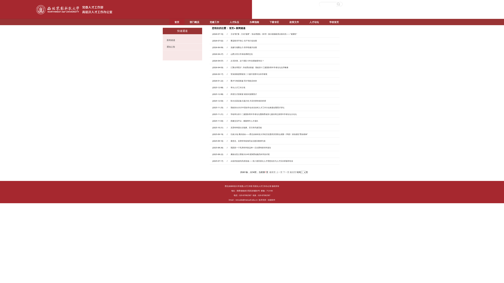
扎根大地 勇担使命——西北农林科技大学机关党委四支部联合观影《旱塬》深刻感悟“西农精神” (269, 134)
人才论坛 (314, 22)
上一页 (279, 172)
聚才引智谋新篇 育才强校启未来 (244, 81)
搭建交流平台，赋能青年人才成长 (244, 121)
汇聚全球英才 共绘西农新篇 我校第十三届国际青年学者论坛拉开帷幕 (259, 67)
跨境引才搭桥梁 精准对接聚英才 (244, 94)
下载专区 (274, 22)
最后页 (293, 172)
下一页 (286, 172)
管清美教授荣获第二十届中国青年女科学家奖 (249, 74)
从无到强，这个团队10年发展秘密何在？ (247, 60)
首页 (177, 22)
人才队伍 (234, 22)
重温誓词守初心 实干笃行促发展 (244, 40)
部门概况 (194, 22)
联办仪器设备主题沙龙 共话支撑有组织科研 (248, 101)
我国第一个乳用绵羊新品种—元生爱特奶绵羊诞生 (251, 147)
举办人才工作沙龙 (238, 87)
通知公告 (171, 46)
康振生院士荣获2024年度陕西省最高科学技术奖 (250, 154)
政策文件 (294, 22)
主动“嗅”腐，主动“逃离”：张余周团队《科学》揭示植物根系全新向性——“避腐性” (264, 34)
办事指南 (254, 22)
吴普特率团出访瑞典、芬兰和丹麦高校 (246, 127)
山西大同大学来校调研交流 (242, 54)
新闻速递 (171, 40)
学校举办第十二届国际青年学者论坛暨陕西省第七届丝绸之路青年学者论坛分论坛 (264, 114)
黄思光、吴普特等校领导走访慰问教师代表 (248, 141)
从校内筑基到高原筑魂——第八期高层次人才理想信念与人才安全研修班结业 (262, 161)
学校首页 (334, 22)
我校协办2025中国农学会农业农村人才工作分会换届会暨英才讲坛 (257, 107)
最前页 (272, 172)
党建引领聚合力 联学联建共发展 (244, 47)
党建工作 (214, 22)
